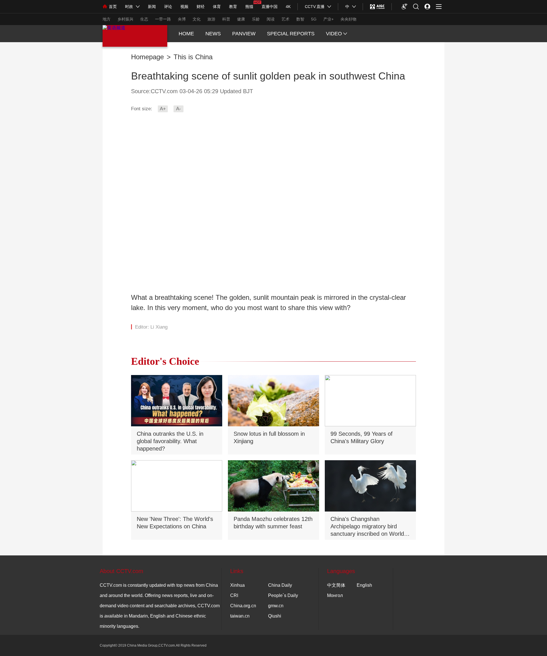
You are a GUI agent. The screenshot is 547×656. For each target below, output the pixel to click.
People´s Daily (283, 595)
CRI (234, 595)
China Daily (280, 585)
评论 (168, 6)
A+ (163, 108)
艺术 (285, 19)
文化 (197, 19)
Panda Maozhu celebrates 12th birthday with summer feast (273, 522)
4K (288, 6)
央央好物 (348, 19)
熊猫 (249, 6)
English (364, 585)
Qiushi (274, 616)
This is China (193, 57)
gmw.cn (275, 605)
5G (314, 19)
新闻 (152, 6)
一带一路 (163, 19)
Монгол (335, 595)
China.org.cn (243, 605)
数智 (300, 19)
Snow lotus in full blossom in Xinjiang (269, 437)
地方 (107, 19)
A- (178, 108)
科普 (226, 19)
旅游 (211, 19)
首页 (113, 6)
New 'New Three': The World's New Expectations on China (175, 522)
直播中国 (269, 6)
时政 (129, 6)
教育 (233, 6)
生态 (144, 19)
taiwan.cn (240, 616)
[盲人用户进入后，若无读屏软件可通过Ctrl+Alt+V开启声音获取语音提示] (404, 6)
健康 (241, 19)
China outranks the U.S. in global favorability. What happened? (170, 441)
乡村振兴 (125, 19)
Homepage (147, 57)
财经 (201, 6)
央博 (182, 19)
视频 (184, 6)
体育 (217, 6)
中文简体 (336, 585)
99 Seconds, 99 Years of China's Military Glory (361, 437)
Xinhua (237, 585)
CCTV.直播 (314, 6)
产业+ (328, 19)
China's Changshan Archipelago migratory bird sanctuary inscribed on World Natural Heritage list (367, 527)
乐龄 (256, 19)
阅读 (271, 19)
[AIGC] (377, 6)
